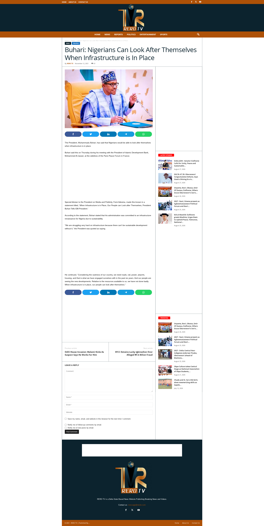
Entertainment (148, 34)
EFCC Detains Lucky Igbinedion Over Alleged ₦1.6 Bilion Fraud (134, 353)
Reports (118, 34)
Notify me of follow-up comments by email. (85, 425)
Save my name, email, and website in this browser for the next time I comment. (99, 419)
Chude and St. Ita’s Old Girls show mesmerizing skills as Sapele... (186, 382)
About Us (72, 2)
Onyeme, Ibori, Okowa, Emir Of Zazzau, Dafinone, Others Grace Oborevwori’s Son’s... (186, 190)
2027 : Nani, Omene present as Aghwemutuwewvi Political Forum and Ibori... (187, 203)
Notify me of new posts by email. (81, 428)
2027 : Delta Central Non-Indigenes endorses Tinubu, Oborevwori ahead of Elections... (185, 354)
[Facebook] (191, 2)
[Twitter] (196, 2)
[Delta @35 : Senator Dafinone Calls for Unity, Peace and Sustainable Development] (165, 165)
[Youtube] (200, 2)
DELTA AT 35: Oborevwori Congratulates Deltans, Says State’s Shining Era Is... (186, 176)
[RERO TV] (132, 17)
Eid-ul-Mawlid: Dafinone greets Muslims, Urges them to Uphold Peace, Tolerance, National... (186, 218)
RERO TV (70, 63)
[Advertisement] (109, 180)
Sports (163, 34)
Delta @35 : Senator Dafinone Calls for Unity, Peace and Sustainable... (186, 163)
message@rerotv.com (137, 505)
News (107, 34)
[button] (198, 34)
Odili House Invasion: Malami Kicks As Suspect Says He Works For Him (84, 353)
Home (64, 2)
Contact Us (83, 2)
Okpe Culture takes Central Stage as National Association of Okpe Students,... (186, 369)
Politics (131, 34)
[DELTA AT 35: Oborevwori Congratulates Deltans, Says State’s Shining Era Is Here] (165, 178)
